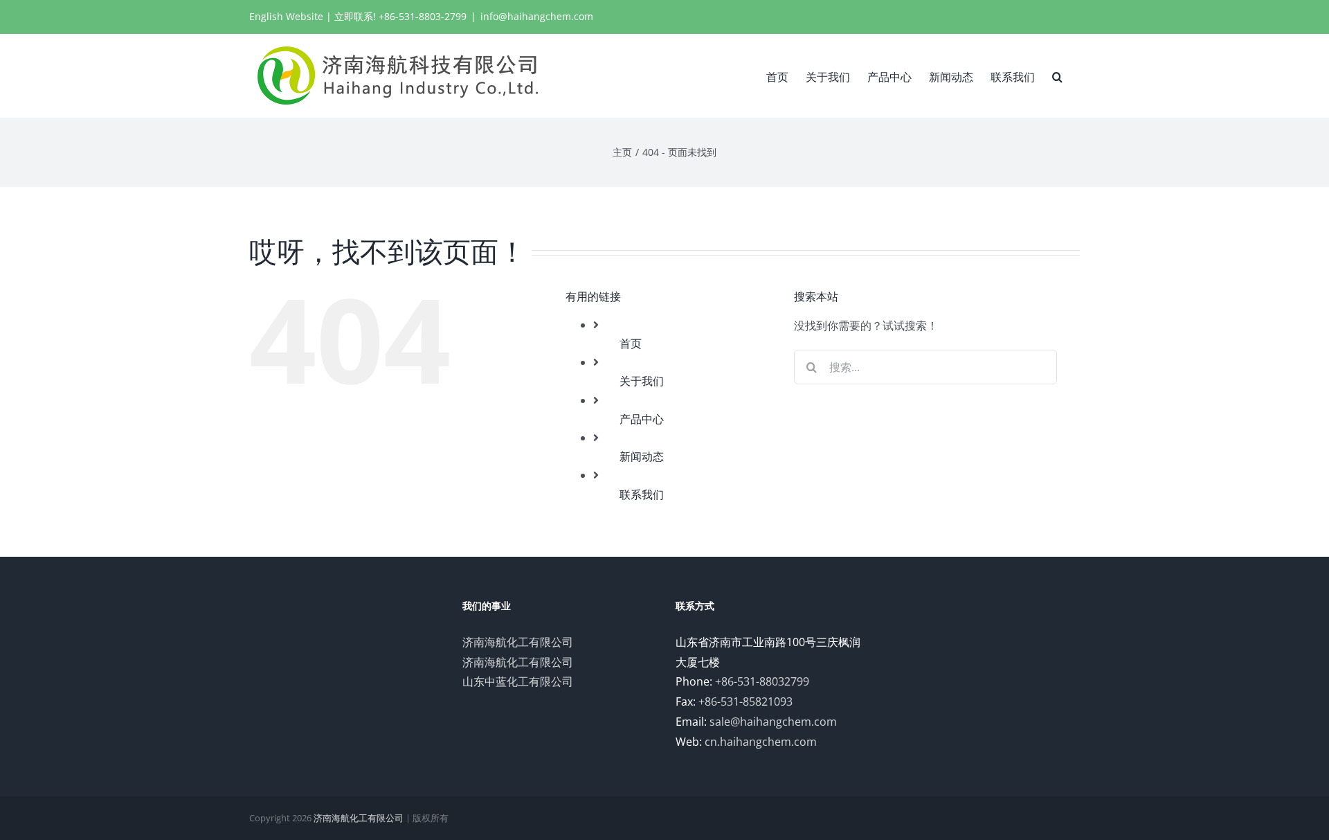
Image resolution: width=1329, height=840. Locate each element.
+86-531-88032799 (762, 681)
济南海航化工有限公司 (517, 642)
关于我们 (642, 380)
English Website (286, 16)
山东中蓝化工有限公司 (517, 681)
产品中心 (642, 419)
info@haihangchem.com (536, 16)
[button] (1057, 75)
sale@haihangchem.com (773, 721)
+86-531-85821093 (745, 701)
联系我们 (642, 494)
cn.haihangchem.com (761, 741)
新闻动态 (642, 456)
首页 (631, 343)
